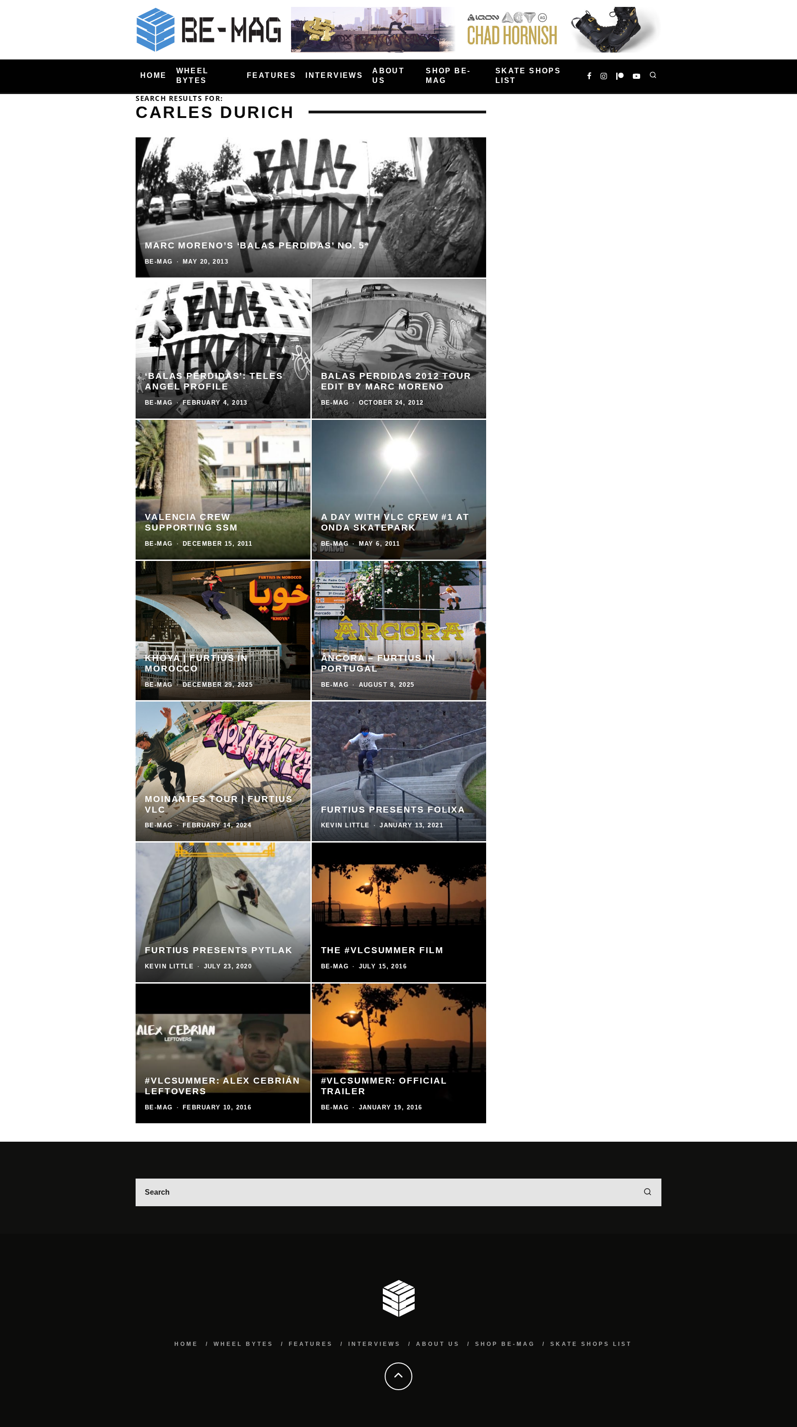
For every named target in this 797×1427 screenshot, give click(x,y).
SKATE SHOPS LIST (528, 75)
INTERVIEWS (334, 76)
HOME (153, 76)
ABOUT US (388, 75)
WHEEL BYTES (192, 75)
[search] (647, 1192)
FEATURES (271, 76)
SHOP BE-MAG (448, 75)
